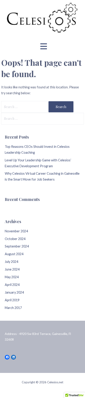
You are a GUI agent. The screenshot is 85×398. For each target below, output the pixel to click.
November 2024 (16, 231)
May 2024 (12, 277)
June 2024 (12, 269)
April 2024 (12, 285)
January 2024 (14, 292)
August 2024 (14, 254)
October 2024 (15, 239)
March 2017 (13, 308)
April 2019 (12, 300)
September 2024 (17, 246)
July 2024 (11, 262)
